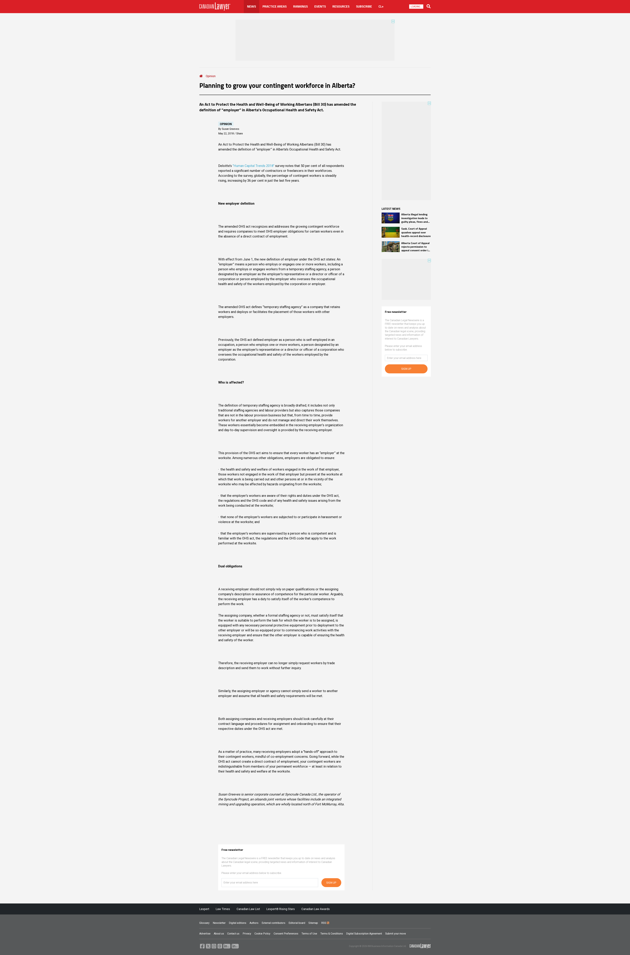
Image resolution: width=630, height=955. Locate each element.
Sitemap (313, 922)
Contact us (233, 933)
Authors (254, 922)
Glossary (204, 922)
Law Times (223, 909)
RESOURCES (340, 6)
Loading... (416, 6)
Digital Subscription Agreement (364, 933)
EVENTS (320, 6)
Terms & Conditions (331, 933)
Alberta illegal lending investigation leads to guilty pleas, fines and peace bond (414, 218)
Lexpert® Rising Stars (280, 909)
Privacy (247, 933)
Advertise (204, 933)
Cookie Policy (262, 933)
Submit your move (395, 933)
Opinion (211, 76)
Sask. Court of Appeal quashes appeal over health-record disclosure (416, 232)
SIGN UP (331, 882)
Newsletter (219, 922)
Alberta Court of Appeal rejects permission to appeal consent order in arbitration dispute (415, 246)
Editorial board (297, 922)
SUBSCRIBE (364, 6)
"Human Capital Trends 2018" (253, 166)
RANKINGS (300, 6)
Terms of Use (309, 933)
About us (219, 933)
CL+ (381, 6)
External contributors (273, 922)
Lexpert (204, 909)
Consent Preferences (286, 933)
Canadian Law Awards (315, 909)
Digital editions (237, 922)
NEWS (251, 6)
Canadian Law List (248, 909)
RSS (324, 922)
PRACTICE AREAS (274, 6)
